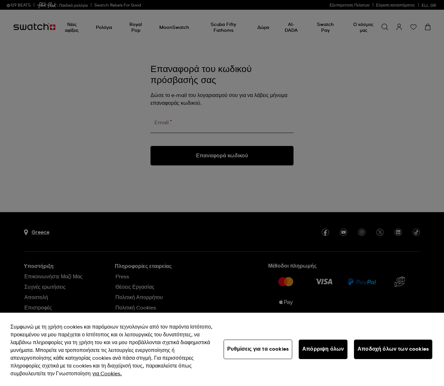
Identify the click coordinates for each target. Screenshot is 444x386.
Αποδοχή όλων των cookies (393, 349)
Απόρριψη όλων (323, 349)
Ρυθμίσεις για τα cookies (258, 349)
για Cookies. (107, 373)
